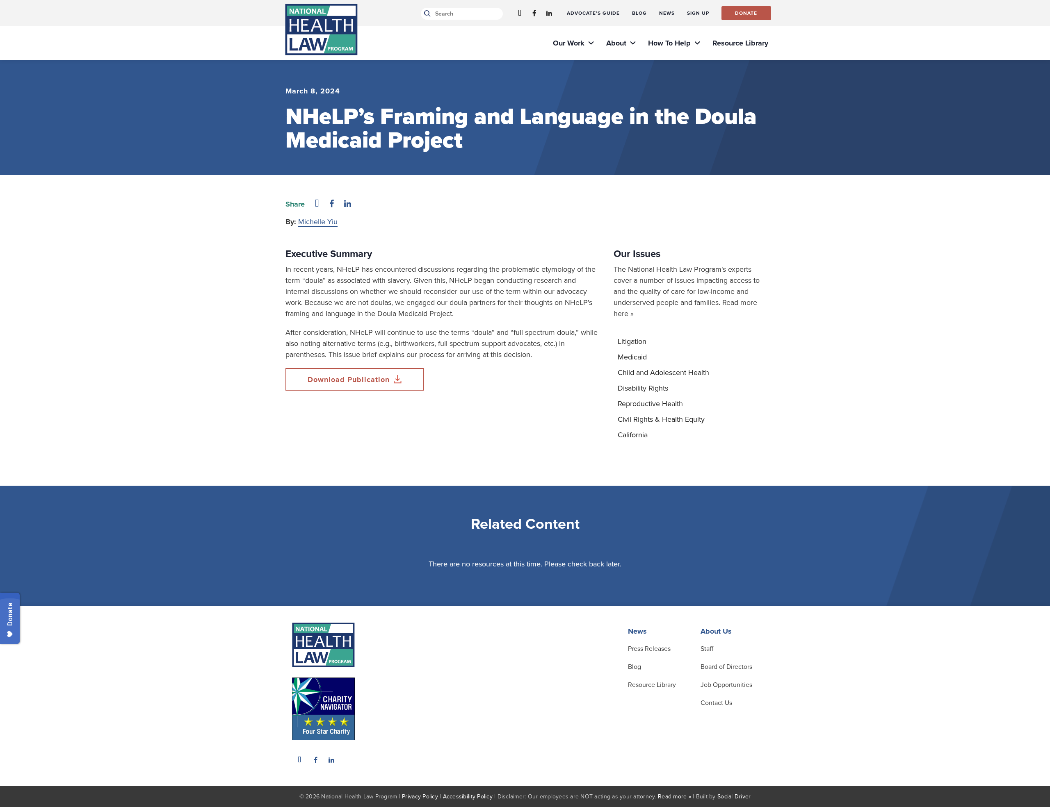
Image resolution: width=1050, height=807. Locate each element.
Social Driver (734, 796)
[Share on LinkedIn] (347, 204)
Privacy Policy (420, 796)
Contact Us (716, 703)
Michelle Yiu (318, 221)
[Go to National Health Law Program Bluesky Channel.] (519, 13)
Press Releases (649, 649)
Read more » (674, 796)
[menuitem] (593, 13)
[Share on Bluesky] (317, 204)
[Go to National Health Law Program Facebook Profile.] (534, 13)
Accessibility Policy (468, 796)
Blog (634, 667)
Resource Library (652, 685)
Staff (707, 649)
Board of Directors (726, 667)
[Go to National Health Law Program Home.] (321, 29)
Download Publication (349, 379)
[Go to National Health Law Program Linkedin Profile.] (549, 13)
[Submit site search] (426, 14)
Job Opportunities (726, 685)
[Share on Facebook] (331, 204)
